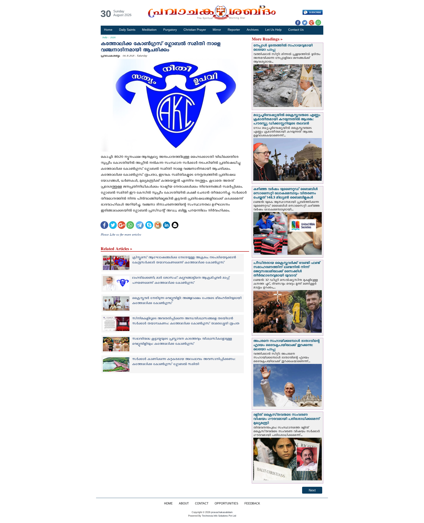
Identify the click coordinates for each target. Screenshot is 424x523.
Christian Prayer (195, 29)
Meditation (149, 29)
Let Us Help (273, 29)
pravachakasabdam (222, 512)
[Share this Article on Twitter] (113, 226)
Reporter (234, 29)
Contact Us (296, 29)
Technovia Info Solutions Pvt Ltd (218, 515)
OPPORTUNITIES (226, 503)
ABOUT (184, 503)
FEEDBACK (252, 503)
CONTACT (201, 503)
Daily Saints (127, 29)
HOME (168, 503)
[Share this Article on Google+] (121, 226)
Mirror (217, 29)
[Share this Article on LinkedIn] (166, 226)
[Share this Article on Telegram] (139, 226)
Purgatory (170, 29)
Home (108, 29)
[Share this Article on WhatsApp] (130, 226)
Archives (253, 29)
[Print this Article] (175, 226)
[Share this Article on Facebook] (104, 226)
